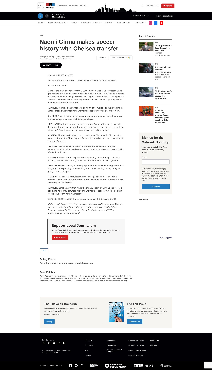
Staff (86, 350)
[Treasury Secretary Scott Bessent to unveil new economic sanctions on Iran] (146, 46)
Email (144, 157)
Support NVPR (124, 23)
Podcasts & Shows (90, 23)
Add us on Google (119, 58)
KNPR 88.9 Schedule (136, 340)
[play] (40, 16)
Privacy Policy (66, 351)
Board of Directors (135, 355)
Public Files (154, 340)
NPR (42, 35)
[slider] (50, 16)
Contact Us (89, 345)
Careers (88, 355)
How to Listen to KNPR (137, 350)
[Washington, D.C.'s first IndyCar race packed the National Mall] (146, 92)
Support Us (111, 340)
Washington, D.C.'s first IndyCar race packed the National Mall (163, 95)
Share (101, 58)
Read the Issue (134, 321)
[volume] (47, 16)
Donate (168, 6)
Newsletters (152, 6)
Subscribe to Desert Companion (114, 351)
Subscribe (156, 186)
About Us (88, 340)
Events (108, 23)
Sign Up (49, 321)
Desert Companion (57, 23)
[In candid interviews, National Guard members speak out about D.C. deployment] (146, 111)
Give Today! (61, 237)
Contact (139, 23)
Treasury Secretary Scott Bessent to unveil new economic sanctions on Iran (163, 50)
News (40, 23)
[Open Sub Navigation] (44, 23)
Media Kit (153, 345)
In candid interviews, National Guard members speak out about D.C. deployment (162, 116)
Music (74, 23)
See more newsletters (52, 314)
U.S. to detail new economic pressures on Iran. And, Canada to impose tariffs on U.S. (163, 73)
